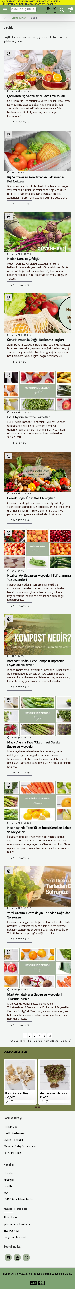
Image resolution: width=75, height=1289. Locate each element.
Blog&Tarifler (19, 18)
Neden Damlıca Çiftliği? (23, 259)
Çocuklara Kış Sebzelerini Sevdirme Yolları (36, 96)
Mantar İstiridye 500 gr (17, 1093)
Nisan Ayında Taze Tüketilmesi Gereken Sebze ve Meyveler (39, 830)
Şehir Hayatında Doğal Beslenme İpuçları (35, 340)
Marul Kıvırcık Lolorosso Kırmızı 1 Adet (55, 1093)
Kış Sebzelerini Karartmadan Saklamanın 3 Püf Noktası (36, 179)
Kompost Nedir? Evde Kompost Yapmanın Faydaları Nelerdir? (35, 663)
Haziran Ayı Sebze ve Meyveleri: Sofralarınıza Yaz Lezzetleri (39, 577)
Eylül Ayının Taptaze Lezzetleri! (29, 417)
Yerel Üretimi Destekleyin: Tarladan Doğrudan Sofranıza (38, 915)
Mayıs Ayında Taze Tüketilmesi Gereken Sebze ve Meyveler (34, 744)
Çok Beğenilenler (15, 1051)
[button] (36, 1107)
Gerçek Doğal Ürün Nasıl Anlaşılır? (31, 498)
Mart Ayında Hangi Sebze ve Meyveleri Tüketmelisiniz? (34, 996)
